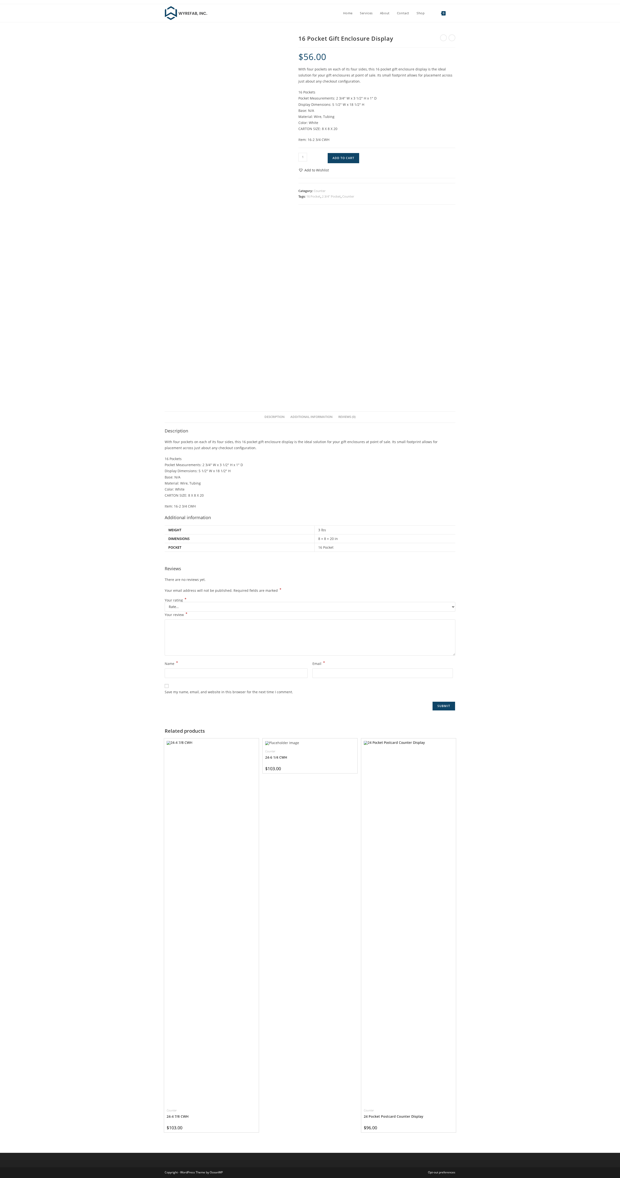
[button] (313, 170)
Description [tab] (274, 417)
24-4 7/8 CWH (178, 1116)
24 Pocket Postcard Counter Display (393, 1116)
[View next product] (452, 37)
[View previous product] (443, 37)
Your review (176, 614)
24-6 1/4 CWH (276, 757)
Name (171, 663)
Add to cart (343, 158)
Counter (320, 191)
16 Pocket (313, 196)
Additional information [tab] (311, 417)
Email (318, 663)
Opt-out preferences (441, 1172)
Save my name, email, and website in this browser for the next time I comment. (229, 692)
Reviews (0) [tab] (347, 417)
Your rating (175, 600)
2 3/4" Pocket (331, 196)
